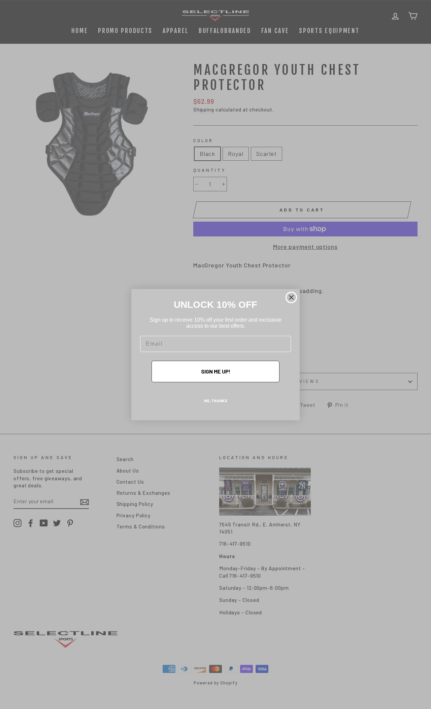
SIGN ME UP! (215, 371)
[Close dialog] (291, 297)
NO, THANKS (215, 400)
